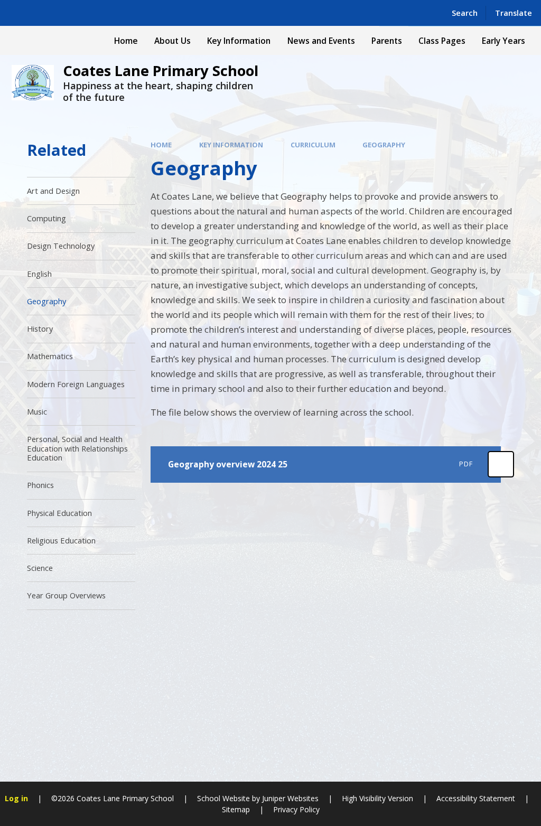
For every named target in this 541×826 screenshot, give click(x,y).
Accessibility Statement (475, 798)
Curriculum (313, 144)
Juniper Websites (290, 798)
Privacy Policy (296, 809)
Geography (383, 144)
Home (161, 144)
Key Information (231, 144)
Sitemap (236, 809)
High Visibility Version (377, 798)
